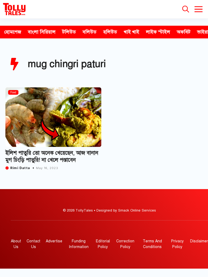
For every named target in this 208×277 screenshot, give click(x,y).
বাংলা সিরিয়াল (42, 32)
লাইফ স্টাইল (158, 32)
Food (13, 92)
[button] (186, 9)
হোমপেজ (12, 32)
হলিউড (110, 32)
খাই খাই (131, 32)
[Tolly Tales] (14, 9)
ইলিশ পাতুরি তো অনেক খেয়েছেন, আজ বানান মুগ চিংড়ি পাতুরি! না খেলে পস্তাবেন (51, 156)
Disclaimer (199, 241)
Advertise (54, 241)
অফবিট (183, 32)
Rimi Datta (20, 168)
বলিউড (89, 32)
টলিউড (69, 32)
